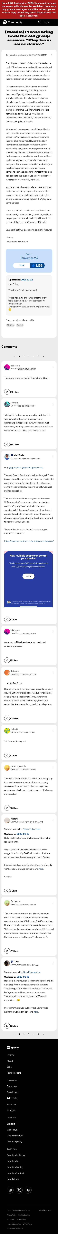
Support (11, 1123)
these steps (36, 12)
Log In (46, 22)
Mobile (10, 325)
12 (38, 356)
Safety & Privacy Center (21, 1210)
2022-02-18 (23, 976)
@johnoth (26, 467)
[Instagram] (10, 1190)
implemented (29, 258)
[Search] (39, 22)
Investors (11, 1104)
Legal (9, 1210)
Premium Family (14, 1167)
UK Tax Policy (27, 1224)
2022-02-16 (23, 833)
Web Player (12, 1129)
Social (20, 325)
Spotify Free (13, 1178)
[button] (21, 265)
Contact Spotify (14, 1141)
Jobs (9, 1066)
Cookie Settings (24, 1215)
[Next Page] (43, 356)
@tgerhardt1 (15, 467)
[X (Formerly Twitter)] (19, 1190)
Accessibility (21, 1219)
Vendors (11, 1110)
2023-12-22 (27, 279)
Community (15, 22)
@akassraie (37, 467)
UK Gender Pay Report (15, 1228)
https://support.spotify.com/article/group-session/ (28, 541)
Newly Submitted (31, 829)
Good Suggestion (32, 972)
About (10, 1060)
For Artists (12, 1086)
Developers (12, 1092)
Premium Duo (13, 1161)
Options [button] (52, 55)
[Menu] (53, 22)
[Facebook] (28, 1190)
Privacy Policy (11, 1215)
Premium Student (15, 1173)
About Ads (10, 1219)
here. (36, 1011)
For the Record (14, 1072)
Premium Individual (16, 1155)
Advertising (12, 1098)
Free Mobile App (15, 1135)
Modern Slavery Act (14, 1224)
